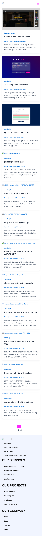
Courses (7, 525)
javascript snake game (14, 162)
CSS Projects (8, 338)
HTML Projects (9, 491)
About (6, 530)
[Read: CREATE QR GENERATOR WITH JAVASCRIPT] (19, 243)
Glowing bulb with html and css (18, 402)
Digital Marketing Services (14, 466)
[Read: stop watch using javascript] (14, 214)
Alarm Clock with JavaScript (17, 193)
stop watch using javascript (16, 222)
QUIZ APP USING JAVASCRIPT (17, 132)
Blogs (6, 521)
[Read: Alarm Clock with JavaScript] (18, 185)
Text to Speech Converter (16, 84)
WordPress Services (11, 470)
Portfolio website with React (17, 37)
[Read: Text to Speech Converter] (21, 67)
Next (21, 430)
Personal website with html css (18, 373)
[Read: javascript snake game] (11, 153)
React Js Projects (9, 33)
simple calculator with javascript (18, 283)
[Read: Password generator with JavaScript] (15, 304)
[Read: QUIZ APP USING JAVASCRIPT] (21, 115)
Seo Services (9, 479)
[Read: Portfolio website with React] (21, 19)
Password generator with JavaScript (20, 312)
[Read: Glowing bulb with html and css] (13, 394)
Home (6, 517)
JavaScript (7, 81)
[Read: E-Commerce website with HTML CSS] (16, 333)
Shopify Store (9, 475)
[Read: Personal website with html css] (14, 365)
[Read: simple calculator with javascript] (14, 275)
